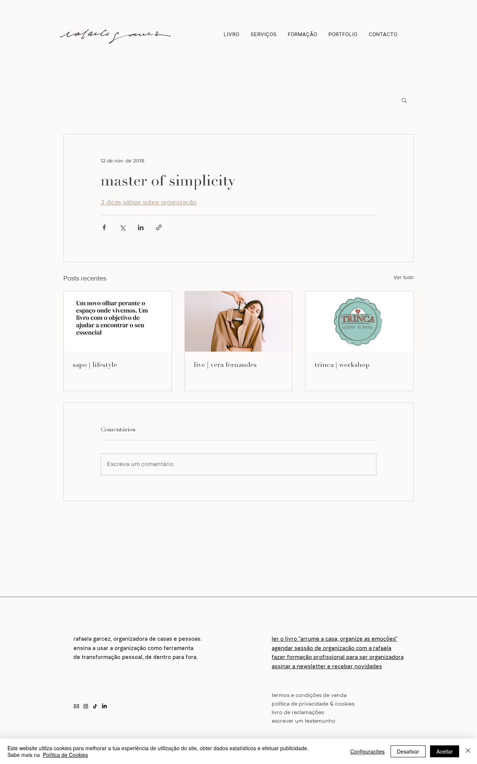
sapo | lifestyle (95, 365)
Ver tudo (404, 277)
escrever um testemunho (303, 721)
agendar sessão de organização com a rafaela (331, 649)
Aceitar (444, 751)
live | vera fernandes (225, 365)
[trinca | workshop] (359, 321)
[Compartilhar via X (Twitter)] (122, 227)
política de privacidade (300, 704)
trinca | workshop (342, 365)
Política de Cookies (65, 754)
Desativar (408, 751)
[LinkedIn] (104, 706)
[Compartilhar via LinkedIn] (140, 227)
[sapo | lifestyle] (117, 321)
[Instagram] (86, 706)
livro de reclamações (298, 713)
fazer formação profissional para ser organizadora (338, 657)
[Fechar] (468, 751)
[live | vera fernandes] (239, 321)
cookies (344, 704)
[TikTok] (95, 706)
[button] (404, 100)
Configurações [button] (367, 751)
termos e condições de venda (309, 695)
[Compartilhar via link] (158, 227)
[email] (76, 706)
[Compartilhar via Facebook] (104, 227)
